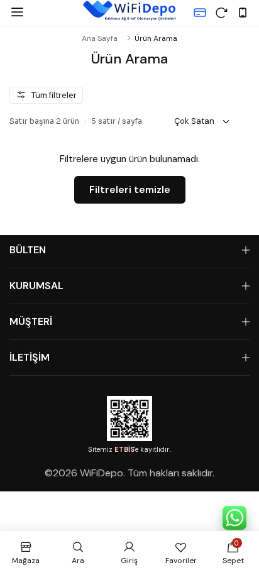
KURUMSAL (36, 285)
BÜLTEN (27, 249)
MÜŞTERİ (30, 321)
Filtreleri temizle (129, 189)
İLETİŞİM (29, 357)
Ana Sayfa (100, 38)
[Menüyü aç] (17, 12)
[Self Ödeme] (200, 12)
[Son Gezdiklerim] (221, 12)
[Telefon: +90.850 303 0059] (243, 12)
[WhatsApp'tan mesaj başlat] (234, 518)
